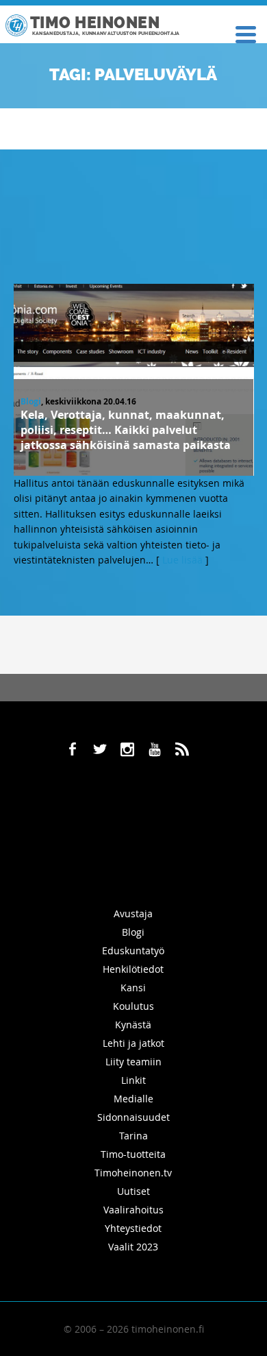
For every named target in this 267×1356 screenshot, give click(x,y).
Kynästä (133, 1024)
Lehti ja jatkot (133, 1043)
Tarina (133, 1135)
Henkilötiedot (133, 969)
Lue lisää (182, 559)
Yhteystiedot (133, 1228)
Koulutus (133, 1006)
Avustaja (133, 913)
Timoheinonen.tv (133, 1172)
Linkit (133, 1080)
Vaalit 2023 (133, 1246)
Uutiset (133, 1191)
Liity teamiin (133, 1061)
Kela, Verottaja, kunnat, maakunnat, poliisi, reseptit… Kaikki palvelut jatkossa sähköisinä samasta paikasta (126, 429)
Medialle (133, 1098)
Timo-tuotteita (133, 1154)
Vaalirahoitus (133, 1209)
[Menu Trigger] (245, 33)
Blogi (31, 401)
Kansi (133, 987)
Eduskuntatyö (133, 950)
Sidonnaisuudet (133, 1117)
